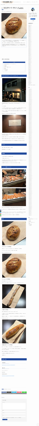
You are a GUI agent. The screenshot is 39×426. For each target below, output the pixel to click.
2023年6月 (30, 137)
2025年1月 (30, 113)
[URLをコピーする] (0, 215)
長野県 (30, 49)
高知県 (30, 73)
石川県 (30, 45)
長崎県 (2, 9)
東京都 (30, 40)
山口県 (30, 68)
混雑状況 (30, 221)
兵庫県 (30, 59)
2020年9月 (30, 179)
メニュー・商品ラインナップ (32, 222)
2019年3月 (30, 202)
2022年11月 (30, 146)
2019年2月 (30, 203)
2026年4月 (30, 94)
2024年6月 (30, 122)
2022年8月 (30, 150)
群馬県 (30, 36)
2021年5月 (30, 169)
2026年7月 (30, 90)
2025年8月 (30, 104)
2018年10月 (30, 208)
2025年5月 (30, 108)
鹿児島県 (30, 82)
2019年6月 (30, 198)
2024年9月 (30, 118)
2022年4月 (30, 155)
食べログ (30, 225)
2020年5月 (30, 184)
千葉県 (30, 39)
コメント (3, 402)
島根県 (30, 64)
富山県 (30, 44)
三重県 (30, 54)
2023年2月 (30, 142)
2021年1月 (30, 174)
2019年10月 (30, 193)
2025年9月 (30, 103)
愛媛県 (30, 72)
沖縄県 (30, 83)
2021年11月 (30, 161)
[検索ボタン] (37, 2)
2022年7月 (30, 151)
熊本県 (30, 78)
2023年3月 (30, 141)
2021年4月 (30, 170)
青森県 (30, 26)
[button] (3, 392)
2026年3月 (30, 95)
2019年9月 (30, 194)
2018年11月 (30, 207)
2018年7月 (30, 212)
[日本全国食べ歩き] (7, 2)
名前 (3, 410)
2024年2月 (30, 127)
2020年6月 (30, 183)
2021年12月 (30, 160)
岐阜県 (30, 50)
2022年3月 (30, 156)
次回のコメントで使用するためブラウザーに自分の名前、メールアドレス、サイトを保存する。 (12, 417)
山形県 (30, 31)
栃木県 (30, 35)
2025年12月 (30, 99)
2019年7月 (30, 197)
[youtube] (33, 20)
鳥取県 (30, 63)
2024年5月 (30, 123)
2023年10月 (30, 132)
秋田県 (30, 30)
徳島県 (30, 69)
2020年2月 (30, 188)
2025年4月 (30, 109)
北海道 (30, 25)
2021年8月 (30, 165)
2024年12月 (30, 114)
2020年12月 (30, 175)
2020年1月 (30, 189)
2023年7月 (30, 136)
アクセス (30, 220)
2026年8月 (30, 89)
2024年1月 (30, 128)
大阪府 (30, 58)
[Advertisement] (14, 52)
